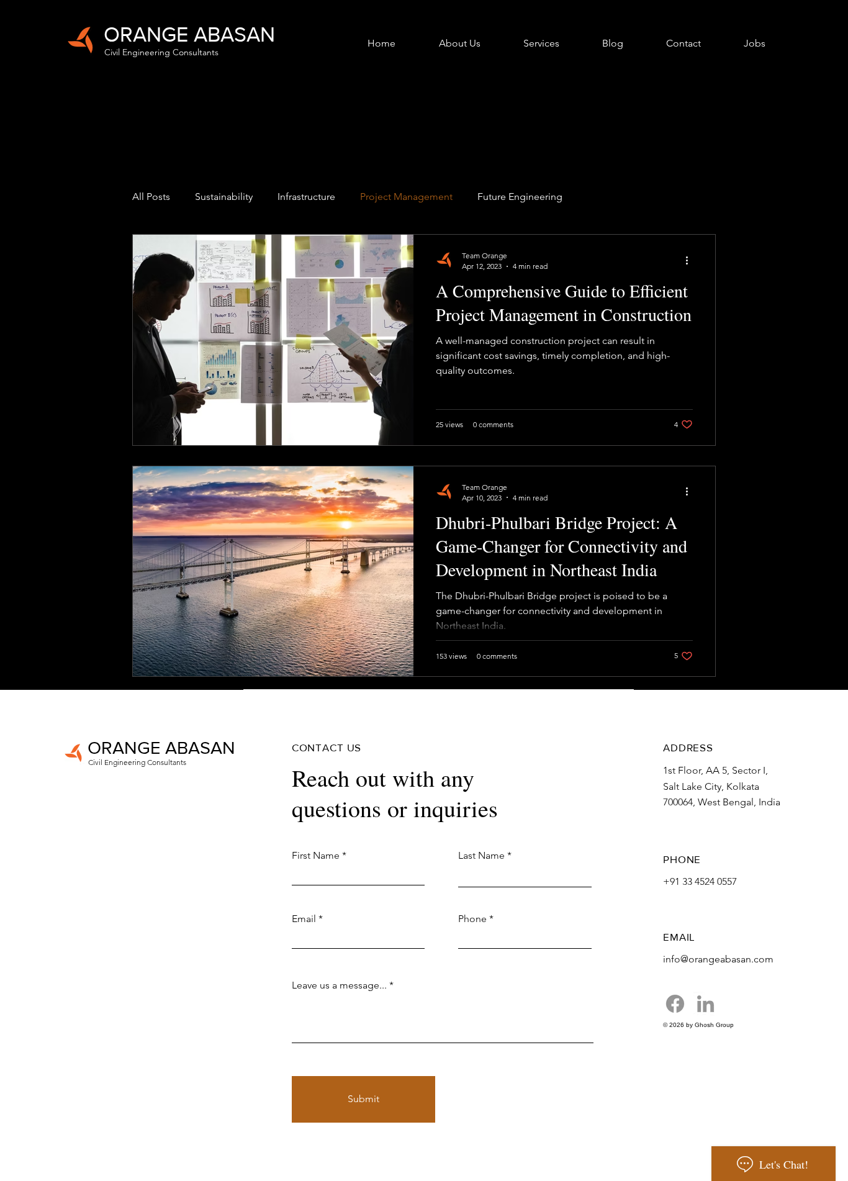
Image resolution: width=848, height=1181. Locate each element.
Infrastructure (306, 196)
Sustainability (224, 196)
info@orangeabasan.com (718, 959)
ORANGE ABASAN (189, 34)
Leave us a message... (339, 985)
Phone (472, 919)
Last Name (481, 856)
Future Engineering (519, 196)
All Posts (151, 196)
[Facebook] (675, 1004)
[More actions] (690, 260)
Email (304, 919)
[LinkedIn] (705, 1004)
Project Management (406, 196)
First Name (316, 856)
